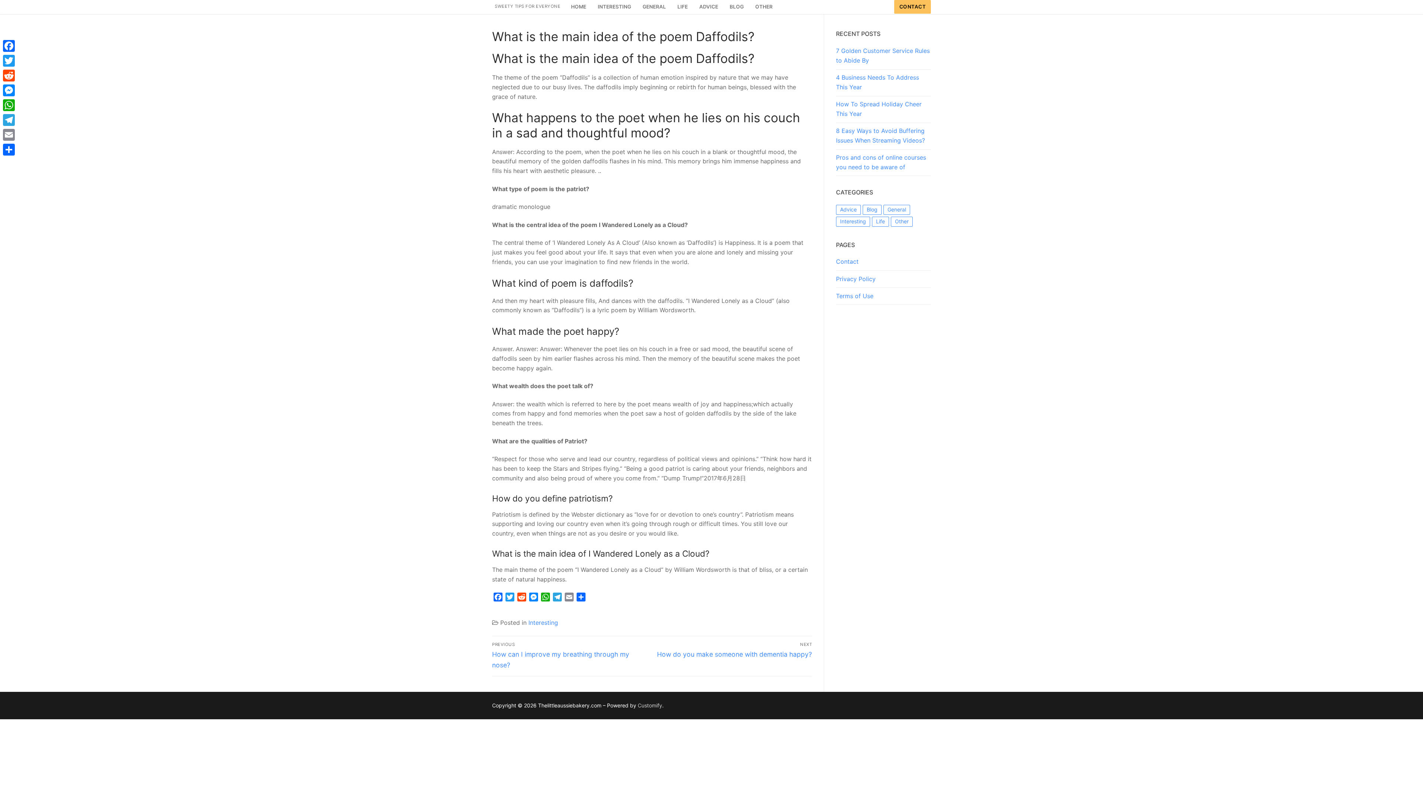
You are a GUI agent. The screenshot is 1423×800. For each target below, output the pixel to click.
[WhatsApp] (8, 105)
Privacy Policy (856, 279)
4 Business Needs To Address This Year (877, 82)
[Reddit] (8, 75)
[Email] (8, 134)
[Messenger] (8, 90)
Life (880, 221)
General (897, 209)
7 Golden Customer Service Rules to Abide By (883, 55)
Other (902, 221)
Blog (872, 209)
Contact (912, 7)
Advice (848, 209)
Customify (650, 705)
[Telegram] (8, 120)
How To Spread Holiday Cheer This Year (879, 108)
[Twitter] (8, 60)
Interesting (543, 622)
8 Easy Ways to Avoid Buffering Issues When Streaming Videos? (880, 135)
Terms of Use (854, 296)
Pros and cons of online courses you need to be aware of (881, 162)
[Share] (8, 149)
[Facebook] (8, 46)
